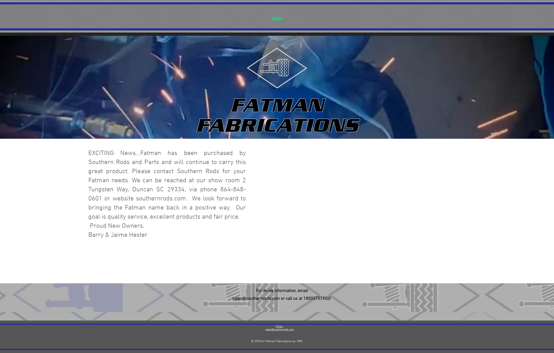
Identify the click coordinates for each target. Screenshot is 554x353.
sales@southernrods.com (256, 298)
